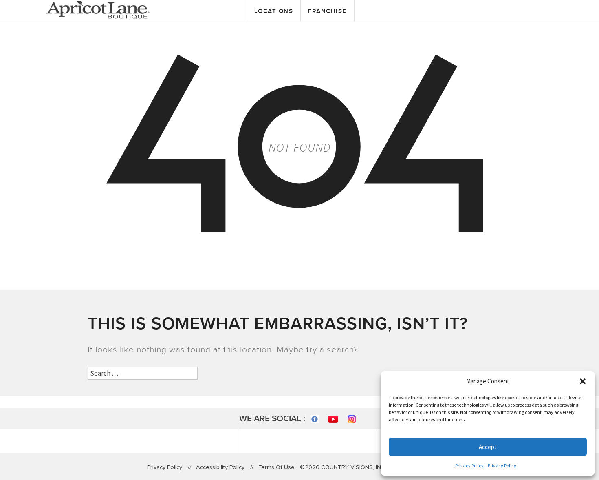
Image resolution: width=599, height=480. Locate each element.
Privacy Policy (469, 465)
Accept (488, 447)
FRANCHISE (327, 11)
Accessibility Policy (220, 467)
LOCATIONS (273, 11)
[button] (583, 381)
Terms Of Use (276, 467)
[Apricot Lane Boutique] (98, 9)
